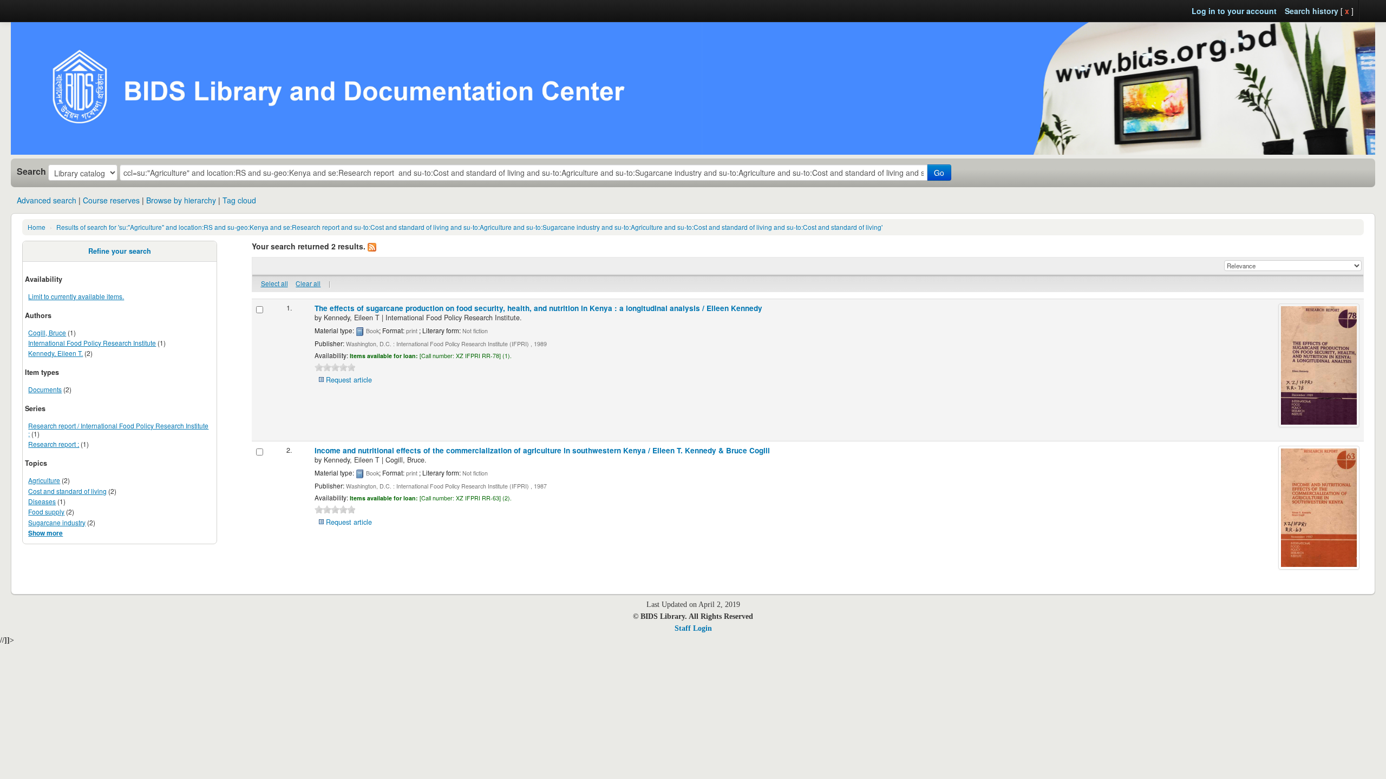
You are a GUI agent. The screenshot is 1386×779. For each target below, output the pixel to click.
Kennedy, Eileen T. (55, 353)
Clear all (308, 283)
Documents (45, 389)
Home (36, 227)
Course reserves (111, 200)
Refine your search (119, 251)
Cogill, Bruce (47, 332)
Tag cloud (239, 200)
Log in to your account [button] (1234, 10)
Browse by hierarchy (181, 200)
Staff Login (693, 628)
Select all (274, 283)
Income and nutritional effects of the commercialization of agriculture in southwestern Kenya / (542, 450)
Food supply (46, 511)
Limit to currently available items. (76, 296)
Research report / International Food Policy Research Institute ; (118, 429)
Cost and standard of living (67, 491)
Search (31, 171)
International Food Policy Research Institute (92, 342)
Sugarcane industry (57, 522)
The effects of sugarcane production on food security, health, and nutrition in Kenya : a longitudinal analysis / (538, 308)
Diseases (42, 501)
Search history (1311, 10)
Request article (349, 380)
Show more (45, 533)
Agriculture (44, 480)
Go (939, 172)
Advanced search (46, 200)
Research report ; (53, 443)
